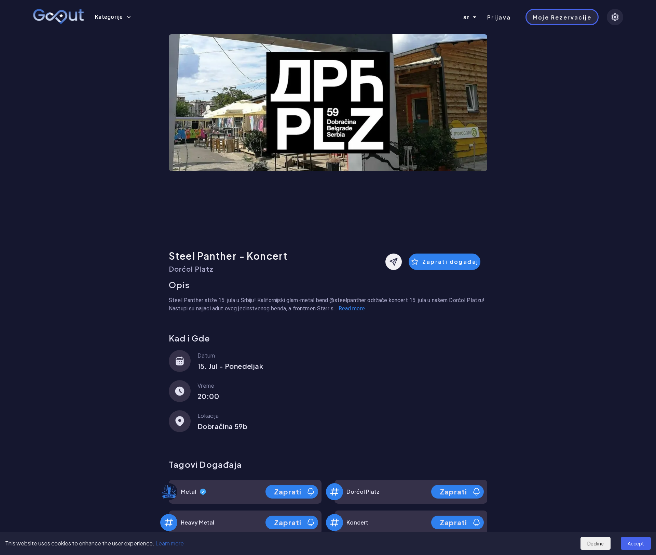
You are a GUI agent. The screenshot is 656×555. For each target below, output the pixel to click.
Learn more (169, 543)
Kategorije (109, 17)
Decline (595, 543)
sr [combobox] (466, 17)
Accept (636, 543)
